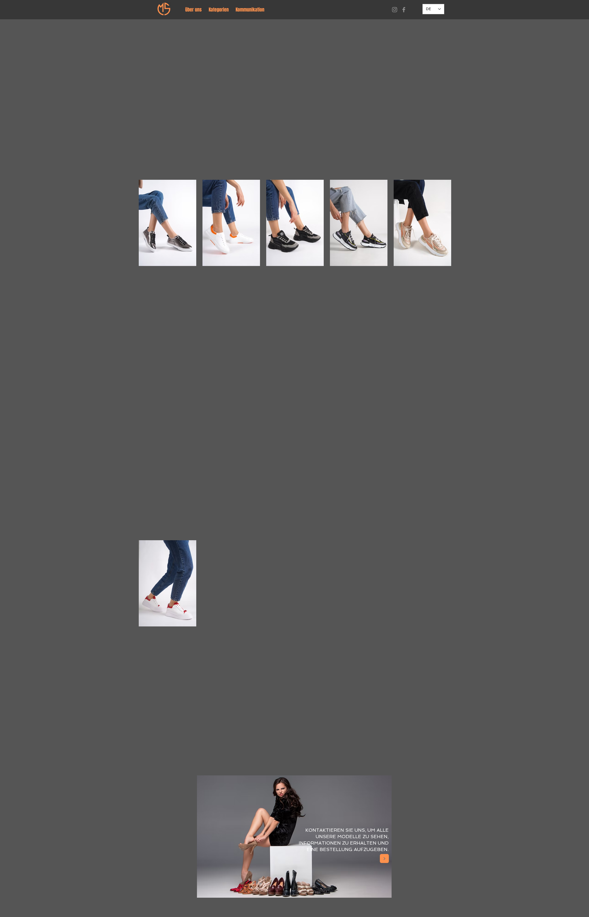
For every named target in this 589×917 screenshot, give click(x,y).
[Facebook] (403, 9)
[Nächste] (384, 858)
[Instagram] (394, 9)
